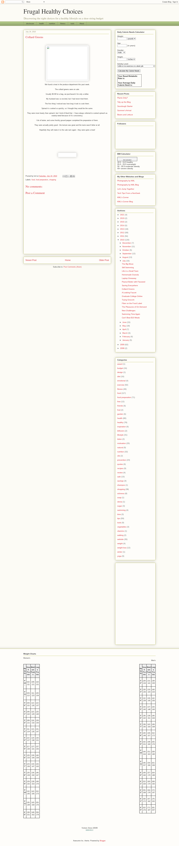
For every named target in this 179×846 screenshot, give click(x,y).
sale (119, 477)
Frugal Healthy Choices (53, 11)
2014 (122, 225)
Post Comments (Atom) (73, 267)
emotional (121, 381)
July (124, 261)
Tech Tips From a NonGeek (128, 193)
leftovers (120, 431)
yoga (119, 556)
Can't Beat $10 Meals (131, 318)
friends (120, 406)
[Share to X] (68, 176)
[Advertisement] (135, 603)
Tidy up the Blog (124, 102)
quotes (120, 464)
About (82, 24)
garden (120, 414)
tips (118, 518)
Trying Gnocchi (128, 300)
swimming (121, 510)
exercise (120, 385)
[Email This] (64, 176)
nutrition (52, 24)
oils (118, 456)
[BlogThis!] (66, 176)
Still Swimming (128, 267)
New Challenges (128, 310)
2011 (122, 236)
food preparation (42, 180)
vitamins (120, 531)
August (125, 257)
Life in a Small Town (130, 271)
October (126, 250)
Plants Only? (122, 98)
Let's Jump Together (125, 189)
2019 (122, 218)
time (119, 514)
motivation (121, 443)
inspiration (121, 427)
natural (120, 447)
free (119, 401)
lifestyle (120, 435)
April (124, 329)
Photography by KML (126, 181)
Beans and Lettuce (125, 115)
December (127, 243)
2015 (122, 222)
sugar (119, 506)
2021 (122, 215)
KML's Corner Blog (125, 202)
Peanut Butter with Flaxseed (133, 282)
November (127, 246)
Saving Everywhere (130, 285)
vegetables (121, 527)
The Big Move (127, 264)
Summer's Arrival (124, 110)
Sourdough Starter (125, 106)
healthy (120, 422)
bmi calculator (127, 160)
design (120, 372)
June (124, 322)
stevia (119, 502)
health (41, 24)
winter (119, 552)
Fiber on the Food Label (132, 303)
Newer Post (31, 260)
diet (118, 376)
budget (120, 368)
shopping (52, 180)
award (119, 364)
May (124, 326)
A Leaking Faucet (129, 292)
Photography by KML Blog (128, 185)
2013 (122, 229)
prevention (121, 460)
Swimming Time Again (131, 314)
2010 (122, 240)
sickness (120, 493)
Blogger (102, 841)
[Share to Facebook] (71, 176)
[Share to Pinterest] (73, 176)
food (33, 180)
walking (120, 535)
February (126, 336)
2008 (122, 348)
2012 (122, 232)
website (120, 539)
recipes (120, 468)
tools (72, 24)
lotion (119, 439)
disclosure (30, 24)
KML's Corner (123, 197)
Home (68, 260)
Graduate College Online (132, 296)
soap (119, 497)
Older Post (104, 260)
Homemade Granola (130, 275)
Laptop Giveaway (129, 278)
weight (120, 543)
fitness (62, 24)
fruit (118, 410)
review (120, 473)
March (125, 333)
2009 (122, 344)
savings (120, 481)
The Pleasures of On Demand (134, 307)
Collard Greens (128, 289)
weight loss (121, 548)
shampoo (121, 485)
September (127, 254)
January (126, 340)
